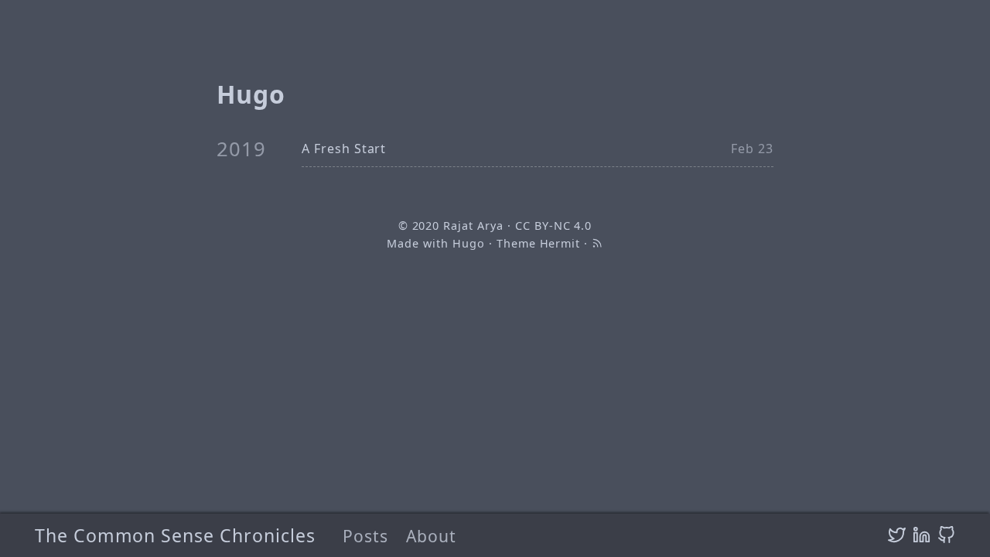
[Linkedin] (921, 535)
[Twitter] (897, 535)
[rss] (597, 243)
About (431, 536)
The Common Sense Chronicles (175, 535)
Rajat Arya (473, 225)
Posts (365, 536)
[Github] (946, 535)
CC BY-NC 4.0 (553, 225)
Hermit (560, 243)
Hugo (468, 243)
